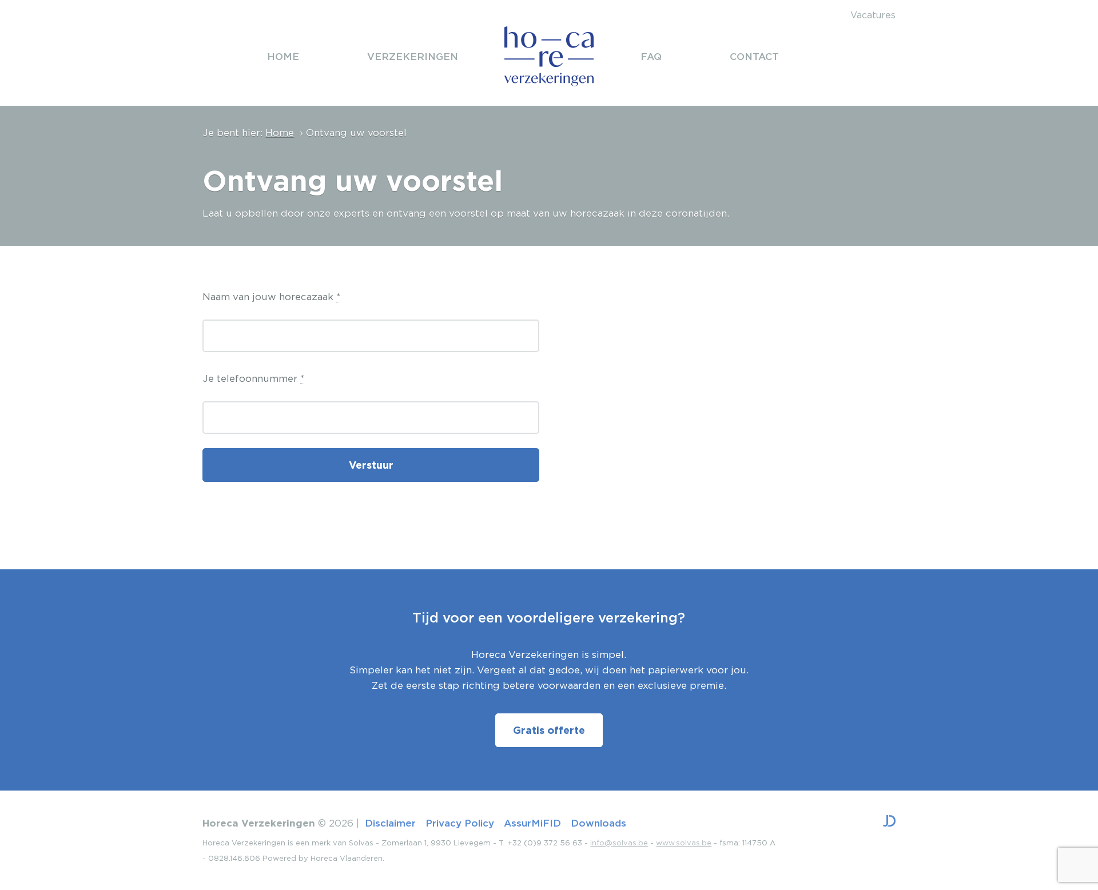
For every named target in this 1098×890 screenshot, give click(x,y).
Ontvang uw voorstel (356, 132)
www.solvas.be (683, 843)
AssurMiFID (532, 822)
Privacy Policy (459, 822)
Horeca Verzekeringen (549, 56)
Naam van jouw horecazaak (271, 297)
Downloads (598, 822)
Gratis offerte (549, 730)
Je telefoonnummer (253, 378)
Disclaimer (390, 822)
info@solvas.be (619, 843)
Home (279, 132)
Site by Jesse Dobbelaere (889, 821)
